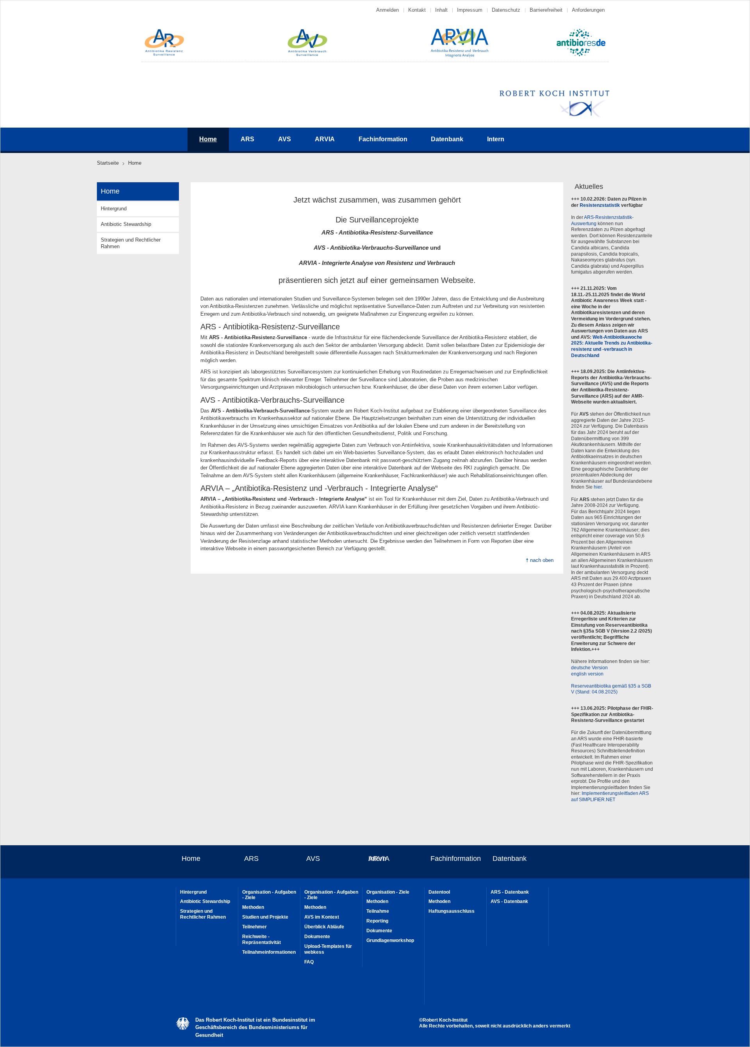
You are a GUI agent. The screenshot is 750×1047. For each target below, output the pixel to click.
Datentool (439, 892)
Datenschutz (506, 10)
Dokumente (317, 936)
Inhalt (441, 10)
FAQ (309, 962)
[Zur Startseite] (164, 55)
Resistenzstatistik (600, 205)
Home (191, 858)
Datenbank (447, 139)
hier (598, 487)
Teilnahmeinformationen (269, 952)
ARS (247, 139)
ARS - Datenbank (510, 892)
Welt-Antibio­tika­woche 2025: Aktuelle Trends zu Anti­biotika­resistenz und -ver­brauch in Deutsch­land (611, 346)
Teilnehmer (254, 926)
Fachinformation (383, 139)
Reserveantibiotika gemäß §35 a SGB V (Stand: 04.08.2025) (611, 689)
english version (587, 674)
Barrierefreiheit (546, 10)
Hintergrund (114, 209)
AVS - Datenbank (509, 901)
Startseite (108, 163)
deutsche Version (589, 667)
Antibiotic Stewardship (126, 224)
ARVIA (325, 139)
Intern (495, 139)
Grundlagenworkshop (390, 940)
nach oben (542, 560)
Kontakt (417, 10)
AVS (284, 139)
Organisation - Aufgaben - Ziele (269, 895)
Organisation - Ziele (387, 892)
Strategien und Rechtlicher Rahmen (131, 243)
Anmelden (387, 10)
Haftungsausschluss (452, 911)
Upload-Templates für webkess (328, 949)
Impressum (469, 10)
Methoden (253, 907)
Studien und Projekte (265, 917)
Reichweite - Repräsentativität (261, 939)
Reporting (377, 921)
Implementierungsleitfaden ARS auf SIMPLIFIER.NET (610, 796)
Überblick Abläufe (324, 926)
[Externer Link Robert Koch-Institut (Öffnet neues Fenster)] (554, 116)
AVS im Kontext (321, 917)
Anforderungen (588, 10)
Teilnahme (377, 911)
